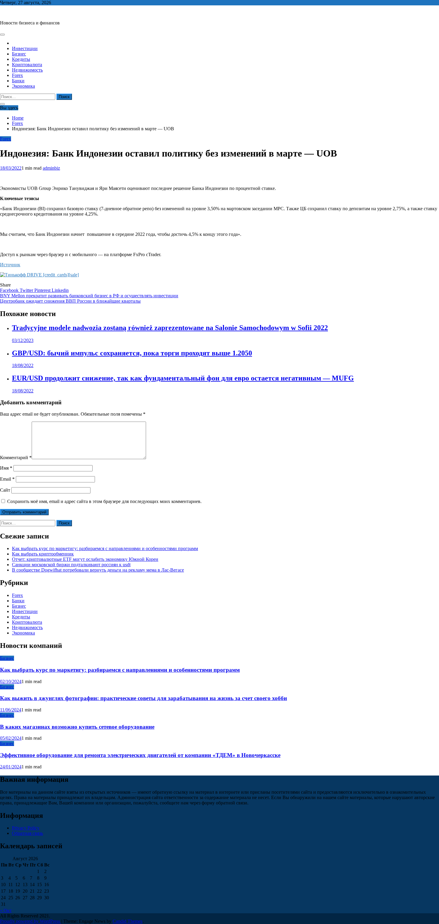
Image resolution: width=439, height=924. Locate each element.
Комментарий (16, 457)
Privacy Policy (25, 827)
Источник (10, 264)
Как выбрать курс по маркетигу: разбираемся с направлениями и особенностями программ (105, 548)
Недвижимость (27, 69)
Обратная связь (27, 833)
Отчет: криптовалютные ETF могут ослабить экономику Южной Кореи (85, 559)
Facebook (10, 290)
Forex (17, 75)
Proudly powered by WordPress (30, 921)
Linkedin (60, 290)
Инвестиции (25, 48)
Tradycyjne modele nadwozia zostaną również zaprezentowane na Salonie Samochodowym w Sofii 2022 (170, 328)
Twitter (27, 290)
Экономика (23, 86)
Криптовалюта (27, 64)
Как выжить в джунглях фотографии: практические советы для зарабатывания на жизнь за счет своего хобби (143, 698)
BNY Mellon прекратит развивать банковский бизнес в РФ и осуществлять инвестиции (89, 295)
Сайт (5, 490)
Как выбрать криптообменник (43, 553)
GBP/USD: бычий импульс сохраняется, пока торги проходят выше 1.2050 (132, 353)
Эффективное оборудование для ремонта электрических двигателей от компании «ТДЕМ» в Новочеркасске (140, 755)
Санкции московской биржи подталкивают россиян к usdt (71, 564)
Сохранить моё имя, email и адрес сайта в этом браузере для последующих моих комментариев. (104, 501)
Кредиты (21, 59)
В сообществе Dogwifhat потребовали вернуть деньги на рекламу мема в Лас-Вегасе (98, 569)
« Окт (6, 910)
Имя (6, 467)
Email (7, 479)
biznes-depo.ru (14, 12)
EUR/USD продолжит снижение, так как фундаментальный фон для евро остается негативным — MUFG (183, 378)
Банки (18, 80)
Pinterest (43, 290)
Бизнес (19, 53)
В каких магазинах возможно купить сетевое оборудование (77, 727)
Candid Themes (127, 921)
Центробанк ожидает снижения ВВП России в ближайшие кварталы (70, 301)
